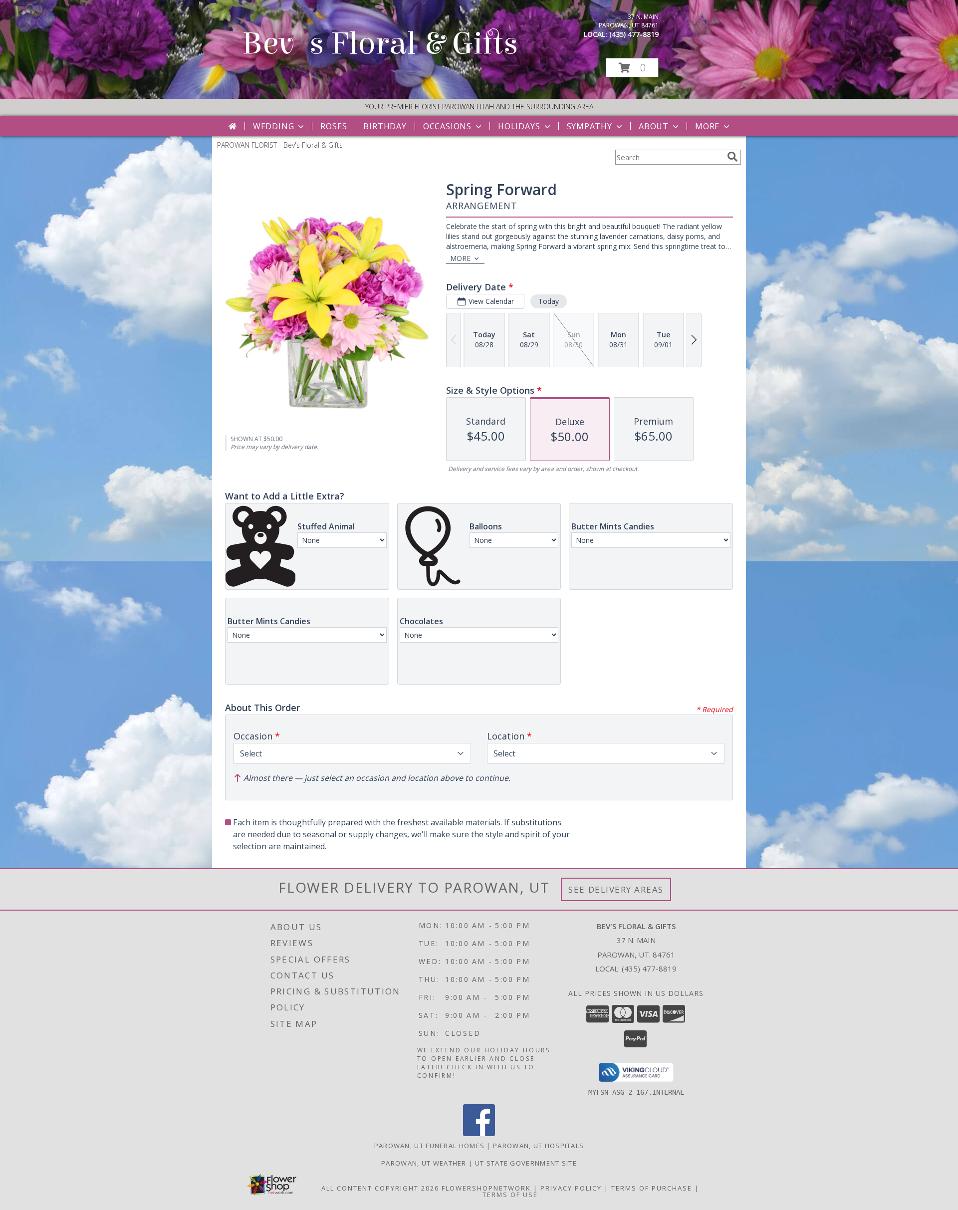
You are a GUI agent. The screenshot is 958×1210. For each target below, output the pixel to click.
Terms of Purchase (651, 1188)
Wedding (273, 126)
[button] (632, 67)
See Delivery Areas (616, 889)
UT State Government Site (526, 1163)
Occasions (447, 126)
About (654, 126)
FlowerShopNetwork (486, 1188)
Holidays (519, 126)
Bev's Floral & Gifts (380, 43)
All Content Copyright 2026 (380, 1188)
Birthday (384, 126)
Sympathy (589, 126)
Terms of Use (510, 1194)
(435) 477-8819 (634, 34)
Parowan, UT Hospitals (538, 1145)
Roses (333, 126)
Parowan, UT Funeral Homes (429, 1145)
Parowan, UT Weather (424, 1163)
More (707, 126)
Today (548, 301)
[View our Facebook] (479, 1133)
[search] (732, 156)
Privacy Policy (571, 1188)
